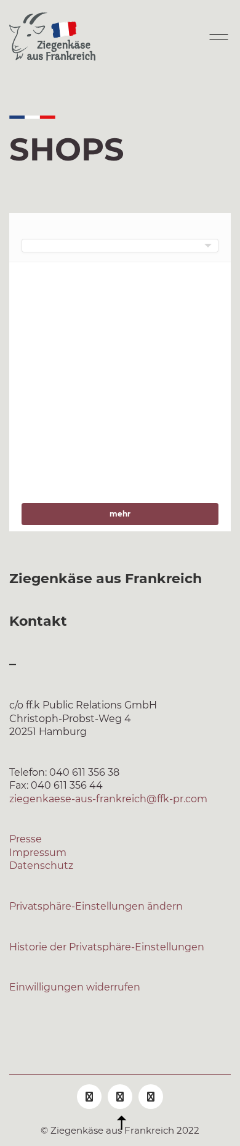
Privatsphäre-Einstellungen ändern (96, 906)
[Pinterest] (150, 1096)
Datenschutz (41, 865)
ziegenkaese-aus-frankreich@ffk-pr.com (108, 799)
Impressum (37, 852)
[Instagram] (120, 1096)
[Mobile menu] (217, 36)
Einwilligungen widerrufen (74, 987)
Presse (25, 839)
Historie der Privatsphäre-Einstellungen (106, 947)
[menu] (120, 245)
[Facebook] (89, 1096)
